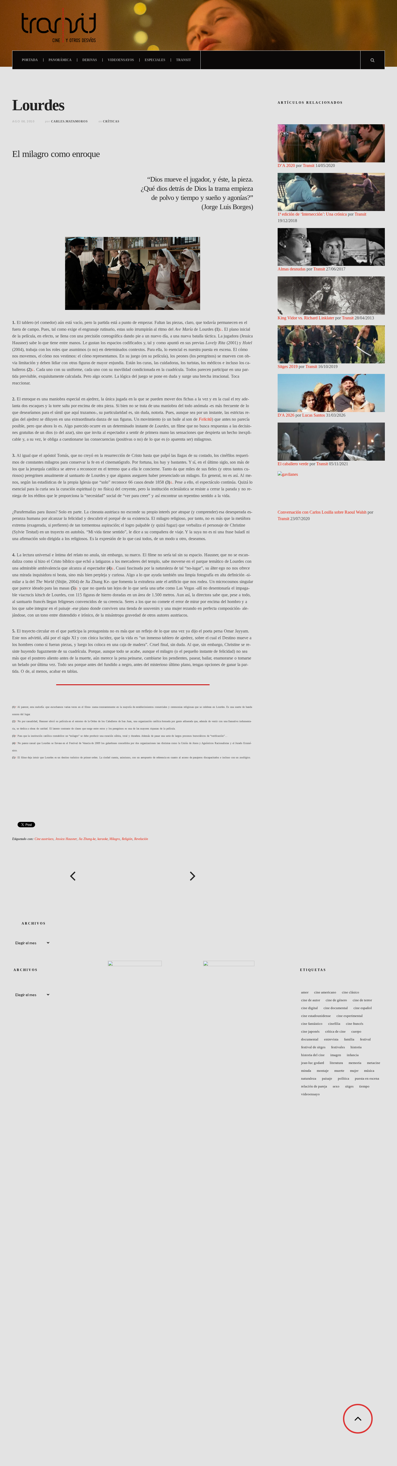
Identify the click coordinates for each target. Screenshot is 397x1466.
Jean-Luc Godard (312, 1063)
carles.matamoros (69, 121)
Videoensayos (121, 60)
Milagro (114, 839)
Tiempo (364, 1086)
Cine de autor (310, 1000)
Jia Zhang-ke (87, 839)
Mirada (306, 1071)
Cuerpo (356, 1031)
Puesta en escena (367, 1078)
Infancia (353, 1055)
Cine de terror (362, 1000)
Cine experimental (350, 1016)
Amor (304, 992)
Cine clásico (350, 992)
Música (369, 1071)
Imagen (335, 1055)
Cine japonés (310, 1031)
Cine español (363, 1008)
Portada (30, 60)
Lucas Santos (313, 415)
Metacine (373, 1063)
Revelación (141, 839)
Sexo (336, 1086)
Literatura (336, 1063)
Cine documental (336, 1008)
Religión (127, 839)
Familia (349, 1039)
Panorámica (60, 60)
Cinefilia (334, 1024)
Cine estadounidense (316, 1016)
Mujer (354, 1071)
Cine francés (354, 1024)
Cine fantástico (311, 1024)
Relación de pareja (314, 1086)
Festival (365, 1039)
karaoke (102, 839)
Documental (309, 1039)
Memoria (355, 1063)
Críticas (111, 121)
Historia (356, 1047)
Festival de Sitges (313, 1047)
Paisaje (327, 1078)
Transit (183, 60)
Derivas (89, 60)
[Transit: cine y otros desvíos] (59, 25)
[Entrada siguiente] (193, 875)
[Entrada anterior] (72, 875)
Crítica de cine (335, 1031)
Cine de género (336, 1000)
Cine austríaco (44, 839)
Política (343, 1078)
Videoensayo (310, 1094)
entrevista (331, 1039)
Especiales (155, 60)
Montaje (323, 1071)
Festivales (338, 1047)
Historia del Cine (313, 1055)
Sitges (349, 1086)
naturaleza (308, 1078)
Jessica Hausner (66, 839)
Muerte (339, 1071)
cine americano (325, 992)
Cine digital (309, 1008)
